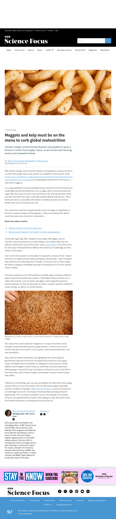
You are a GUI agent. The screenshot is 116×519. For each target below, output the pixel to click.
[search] (108, 40)
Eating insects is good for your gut (25, 228)
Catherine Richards (43, 389)
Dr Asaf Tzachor (50, 244)
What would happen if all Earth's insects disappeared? (34, 232)
